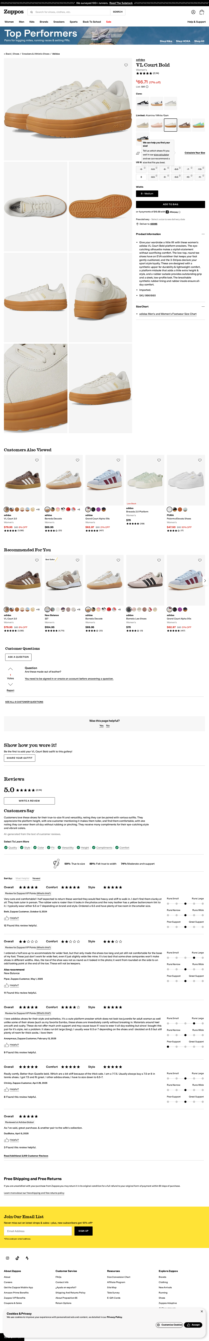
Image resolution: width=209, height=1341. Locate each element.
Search (118, 11)
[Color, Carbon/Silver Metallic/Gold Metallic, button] (11, 509)
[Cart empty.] (202, 12)
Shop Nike (166, 41)
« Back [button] (7, 53)
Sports (74, 21)
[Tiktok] (17, 1258)
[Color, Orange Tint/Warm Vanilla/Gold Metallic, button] (32, 509)
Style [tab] (27, 847)
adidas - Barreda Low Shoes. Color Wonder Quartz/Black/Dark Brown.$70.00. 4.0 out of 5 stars (145, 593)
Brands (44, 21)
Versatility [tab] (68, 847)
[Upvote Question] (10, 669)
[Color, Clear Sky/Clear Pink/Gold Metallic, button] (27, 509)
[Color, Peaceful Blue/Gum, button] (185, 509)
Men (21, 21)
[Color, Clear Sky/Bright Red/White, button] (73, 509)
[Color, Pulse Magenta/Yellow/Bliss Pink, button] (57, 509)
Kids (31, 21)
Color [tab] (41, 847)
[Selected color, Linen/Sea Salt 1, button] (47, 609)
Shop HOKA (183, 41)
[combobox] (71, 12)
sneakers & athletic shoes (35, 53)
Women (9, 21)
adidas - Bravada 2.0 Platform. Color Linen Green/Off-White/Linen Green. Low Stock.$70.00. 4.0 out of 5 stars (145, 490)
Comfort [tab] (124, 847)
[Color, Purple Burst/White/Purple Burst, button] (98, 509)
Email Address (15, 1230)
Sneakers (58, 21)
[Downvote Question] (10, 684)
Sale (108, 21)
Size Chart (142, 306)
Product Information (148, 234)
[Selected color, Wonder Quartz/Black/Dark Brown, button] (128, 609)
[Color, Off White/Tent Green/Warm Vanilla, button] (155, 609)
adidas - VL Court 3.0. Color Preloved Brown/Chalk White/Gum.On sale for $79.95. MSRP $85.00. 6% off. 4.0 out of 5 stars (23, 493)
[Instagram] (7, 1258)
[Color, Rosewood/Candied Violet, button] (63, 609)
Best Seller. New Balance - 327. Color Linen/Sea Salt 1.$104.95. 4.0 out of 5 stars (64, 593)
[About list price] (147, 86)
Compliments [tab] (104, 847)
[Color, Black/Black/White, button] (93, 509)
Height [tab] (85, 847)
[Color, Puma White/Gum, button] (180, 509)
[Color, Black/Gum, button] (174, 509)
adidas (56, 53)
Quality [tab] (12, 847)
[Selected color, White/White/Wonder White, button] (47, 509)
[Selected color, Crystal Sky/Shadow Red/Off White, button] (88, 509)
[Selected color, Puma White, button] (169, 509)
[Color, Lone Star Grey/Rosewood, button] (52, 609)
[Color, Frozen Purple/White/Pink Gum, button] (144, 609)
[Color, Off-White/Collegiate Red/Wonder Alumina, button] (149, 609)
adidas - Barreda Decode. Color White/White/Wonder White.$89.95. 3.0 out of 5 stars (64, 493)
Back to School (92, 21)
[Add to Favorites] (37, 460)
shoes (16, 53)
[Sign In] (193, 12)
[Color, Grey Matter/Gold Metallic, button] (57, 609)
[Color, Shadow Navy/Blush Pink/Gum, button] (103, 509)
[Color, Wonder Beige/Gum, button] (52, 509)
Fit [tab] (53, 847)
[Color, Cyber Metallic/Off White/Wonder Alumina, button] (139, 609)
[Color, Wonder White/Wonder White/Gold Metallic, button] (22, 509)
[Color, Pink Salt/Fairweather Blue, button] (68, 609)
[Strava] (27, 1258)
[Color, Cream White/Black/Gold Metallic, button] (17, 509)
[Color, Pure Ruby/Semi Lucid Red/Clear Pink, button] (68, 509)
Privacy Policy (114, 1317)
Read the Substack (121, 3)
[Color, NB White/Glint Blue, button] (73, 609)
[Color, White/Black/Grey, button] (63, 509)
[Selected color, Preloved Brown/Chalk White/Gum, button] (6, 509)
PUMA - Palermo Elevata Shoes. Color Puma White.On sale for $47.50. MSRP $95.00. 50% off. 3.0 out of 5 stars (186, 493)
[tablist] (77, 847)
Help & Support (196, 21)
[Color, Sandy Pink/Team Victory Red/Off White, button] (134, 609)
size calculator (161, 154)
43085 (153, 224)
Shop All (199, 41)
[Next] (205, 580)
